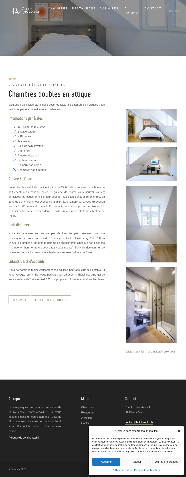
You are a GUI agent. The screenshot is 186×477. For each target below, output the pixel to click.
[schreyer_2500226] (151, 305)
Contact (153, 8)
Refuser (136, 461)
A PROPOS (132, 11)
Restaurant (84, 8)
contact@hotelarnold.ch (139, 422)
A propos (86, 417)
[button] (179, 431)
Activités (109, 8)
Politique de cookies (122, 470)
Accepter (106, 461)
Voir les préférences (166, 461)
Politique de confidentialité (147, 470)
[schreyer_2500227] (151, 125)
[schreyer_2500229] (151, 224)
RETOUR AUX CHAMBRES (51, 299)
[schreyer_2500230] (151, 164)
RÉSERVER (19, 299)
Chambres (58, 8)
